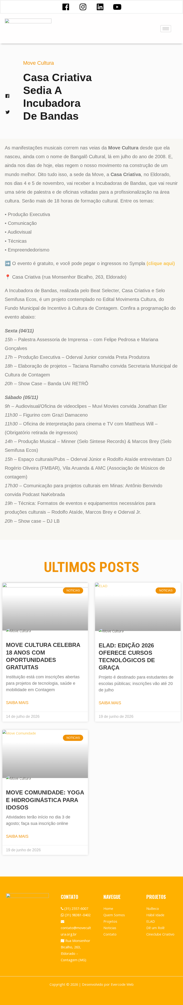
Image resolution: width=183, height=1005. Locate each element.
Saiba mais (17, 702)
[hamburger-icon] (165, 28)
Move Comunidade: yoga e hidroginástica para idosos (45, 799)
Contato (110, 934)
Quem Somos (114, 914)
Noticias (109, 927)
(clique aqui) (161, 263)
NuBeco (152, 908)
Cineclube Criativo (160, 934)
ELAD (150, 921)
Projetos (110, 921)
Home (108, 908)
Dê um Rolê (155, 927)
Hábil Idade (155, 914)
